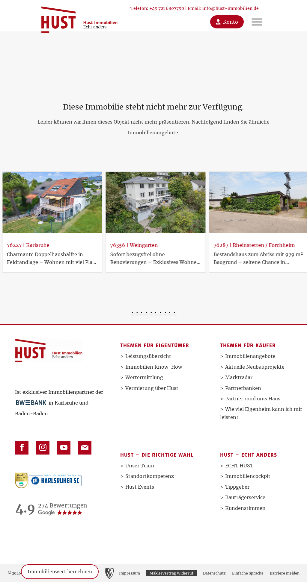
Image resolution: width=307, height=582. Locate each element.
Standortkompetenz (149, 476)
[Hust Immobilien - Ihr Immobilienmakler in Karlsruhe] (79, 17)
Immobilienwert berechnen (60, 572)
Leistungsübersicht (148, 356)
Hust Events (139, 487)
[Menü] (255, 15)
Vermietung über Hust (151, 388)
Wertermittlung (144, 377)
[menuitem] (257, 15)
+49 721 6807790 (166, 8)
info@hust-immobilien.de (230, 8)
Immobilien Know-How (153, 367)
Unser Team (139, 466)
